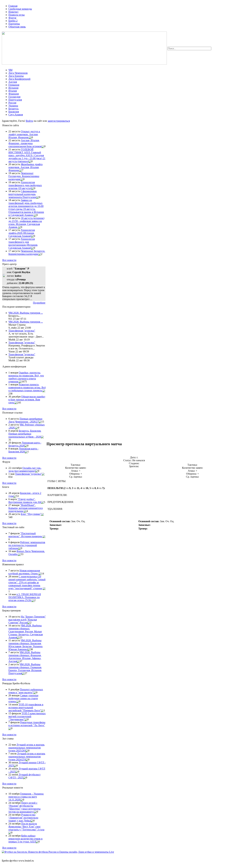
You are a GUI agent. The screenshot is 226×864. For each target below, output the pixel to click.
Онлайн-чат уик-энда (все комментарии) (24, 469)
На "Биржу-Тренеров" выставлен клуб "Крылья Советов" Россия (27, 619)
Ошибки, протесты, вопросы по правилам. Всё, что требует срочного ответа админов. (26, 377)
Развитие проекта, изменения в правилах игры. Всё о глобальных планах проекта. (27, 387)
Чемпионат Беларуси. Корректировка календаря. (26, 252)
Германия (13, 84)
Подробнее (39, 302)
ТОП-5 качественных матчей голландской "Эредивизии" (27, 716)
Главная (12, 5)
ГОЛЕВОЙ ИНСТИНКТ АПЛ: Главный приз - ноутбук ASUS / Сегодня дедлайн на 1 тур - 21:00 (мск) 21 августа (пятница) (26, 155)
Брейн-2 (13, 20)
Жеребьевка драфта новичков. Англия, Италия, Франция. (25, 167)
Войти (29, 120)
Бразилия (13, 111)
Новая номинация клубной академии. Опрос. (24, 572)
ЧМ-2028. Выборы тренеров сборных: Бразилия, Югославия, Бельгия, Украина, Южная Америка (25, 645)
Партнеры (14, 23)
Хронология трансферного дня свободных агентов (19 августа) (25, 185)
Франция (13, 93)
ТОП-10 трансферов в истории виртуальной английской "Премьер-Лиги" (25, 707)
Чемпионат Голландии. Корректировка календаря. (23, 176)
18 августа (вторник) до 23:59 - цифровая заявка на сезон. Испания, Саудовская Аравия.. (26, 222)
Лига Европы (16, 76)
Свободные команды (20, 8)
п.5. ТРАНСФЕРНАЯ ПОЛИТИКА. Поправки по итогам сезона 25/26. (24, 597)
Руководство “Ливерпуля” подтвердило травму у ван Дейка (23, 817)
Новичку (13, 11)
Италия (12, 90)
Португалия (15, 99)
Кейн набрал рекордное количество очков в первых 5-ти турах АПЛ (25, 838)
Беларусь (13, 108)
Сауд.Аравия (15, 114)
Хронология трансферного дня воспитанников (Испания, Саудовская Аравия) (23, 243)
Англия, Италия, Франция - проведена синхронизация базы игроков (25, 143)
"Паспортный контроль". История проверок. (25, 535)
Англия (12, 81)
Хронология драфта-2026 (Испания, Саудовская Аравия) (21, 233)
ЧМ (10, 70)
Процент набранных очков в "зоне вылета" (25, 691)
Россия (12, 102)
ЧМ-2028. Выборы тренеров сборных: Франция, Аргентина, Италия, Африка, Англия (24, 657)
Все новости (9, 260)
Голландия (14, 96)
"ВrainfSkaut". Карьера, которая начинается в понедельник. (25, 508)
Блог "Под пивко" (31, 514)
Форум (12, 17)
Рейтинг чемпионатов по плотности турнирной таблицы (26, 545)
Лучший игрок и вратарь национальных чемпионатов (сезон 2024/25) (26, 756)
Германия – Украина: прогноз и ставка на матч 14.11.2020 (26, 796)
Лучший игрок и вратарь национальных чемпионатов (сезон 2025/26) (26, 747)
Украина (13, 105)
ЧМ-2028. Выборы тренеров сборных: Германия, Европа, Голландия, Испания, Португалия (25, 669)
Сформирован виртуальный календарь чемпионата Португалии (22, 194)
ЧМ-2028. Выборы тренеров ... (25, 312)
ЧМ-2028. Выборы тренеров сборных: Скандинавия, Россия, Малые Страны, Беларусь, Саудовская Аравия (25, 631)
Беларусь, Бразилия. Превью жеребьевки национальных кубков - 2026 (24, 433)
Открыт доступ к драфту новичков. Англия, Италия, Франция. (24, 134)
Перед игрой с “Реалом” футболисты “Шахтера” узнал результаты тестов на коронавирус (24, 807)
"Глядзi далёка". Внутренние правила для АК (24, 501)
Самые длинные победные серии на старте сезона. (23, 698)
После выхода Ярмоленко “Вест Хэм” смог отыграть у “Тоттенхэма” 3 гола (26, 826)
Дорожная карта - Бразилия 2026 (23, 450)
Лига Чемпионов (18, 73)
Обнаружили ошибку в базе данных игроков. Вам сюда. (26, 399)
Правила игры (16, 14)
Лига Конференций (19, 78)
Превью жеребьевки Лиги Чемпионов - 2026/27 (25, 420)
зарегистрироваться (59, 120)
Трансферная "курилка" (21, 330)
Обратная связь (17, 26)
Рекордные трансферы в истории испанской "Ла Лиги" (26, 724)
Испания (13, 87)
